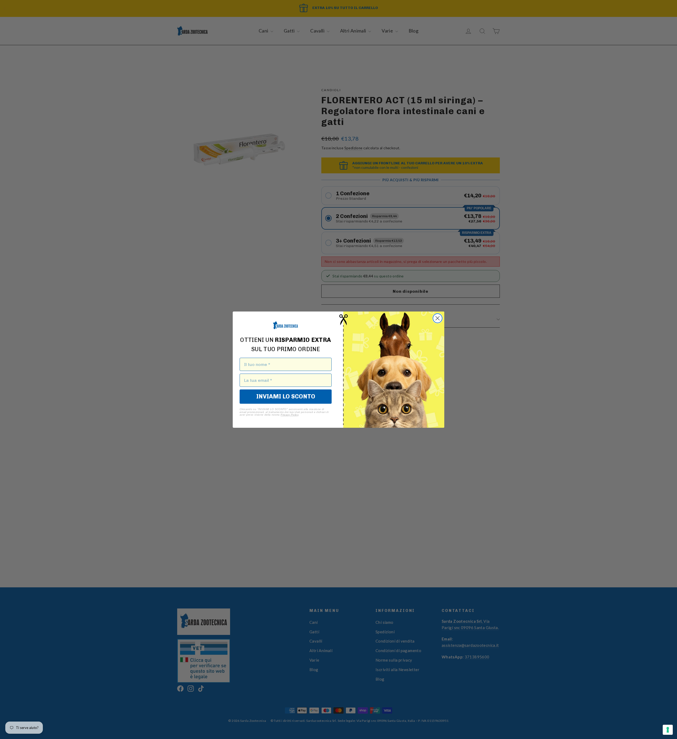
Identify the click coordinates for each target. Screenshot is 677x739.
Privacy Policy (289, 414)
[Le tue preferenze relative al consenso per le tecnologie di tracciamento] (668, 730)
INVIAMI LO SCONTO (285, 396)
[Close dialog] (437, 318)
